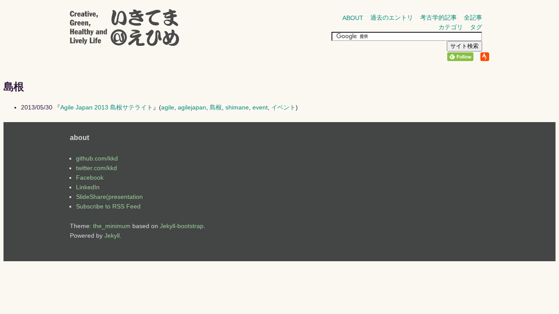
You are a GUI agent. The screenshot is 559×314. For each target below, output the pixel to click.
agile (167, 107)
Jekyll (112, 235)
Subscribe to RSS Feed (108, 206)
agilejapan (192, 107)
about (352, 17)
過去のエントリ (391, 17)
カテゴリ (450, 27)
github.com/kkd (97, 158)
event (260, 107)
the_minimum (112, 225)
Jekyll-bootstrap (182, 225)
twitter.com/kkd (96, 167)
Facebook (90, 177)
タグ (476, 27)
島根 (216, 107)
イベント (283, 107)
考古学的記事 (438, 17)
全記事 (473, 17)
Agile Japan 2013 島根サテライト (106, 107)
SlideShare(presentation (109, 196)
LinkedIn (88, 187)
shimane (237, 107)
